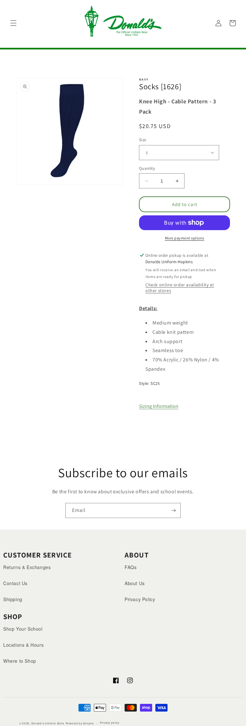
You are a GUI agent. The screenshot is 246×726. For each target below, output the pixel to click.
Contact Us (15, 583)
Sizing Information (158, 406)
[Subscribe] (173, 510)
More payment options (184, 238)
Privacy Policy (140, 599)
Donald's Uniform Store (47, 723)
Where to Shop (19, 661)
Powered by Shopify (80, 723)
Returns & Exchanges (27, 567)
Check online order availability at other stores (179, 287)
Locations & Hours (23, 645)
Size (142, 140)
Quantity (147, 168)
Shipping (12, 599)
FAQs (130, 567)
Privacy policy (109, 722)
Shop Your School (23, 629)
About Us (135, 583)
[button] (13, 23)
